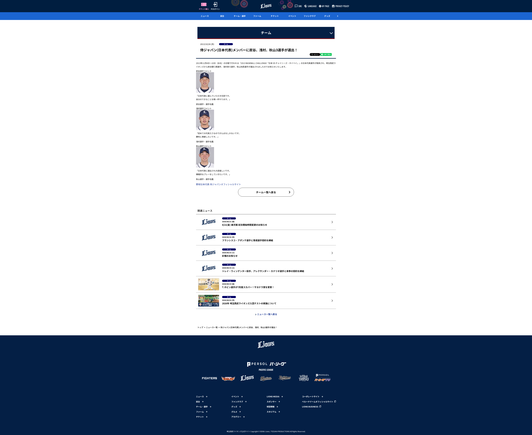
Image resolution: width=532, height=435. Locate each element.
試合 (222, 16)
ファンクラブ (310, 16)
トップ (200, 327)
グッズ (327, 16)
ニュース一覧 (212, 327)
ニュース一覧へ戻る (267, 314)
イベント (292, 16)
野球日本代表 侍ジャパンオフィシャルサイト (218, 184)
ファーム (257, 16)
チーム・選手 (240, 16)
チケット (275, 16)
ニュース (205, 16)
